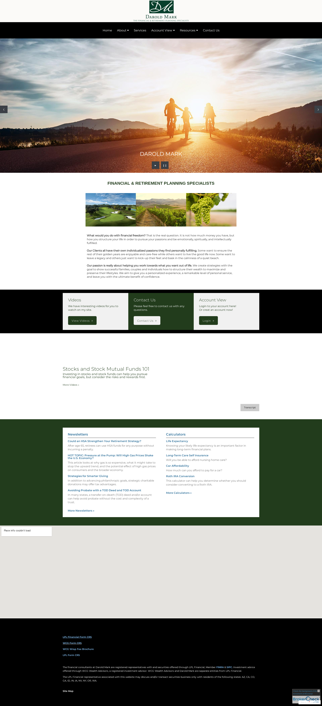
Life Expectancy (177, 441)
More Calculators (179, 492)
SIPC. (230, 667)
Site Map (68, 691)
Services (140, 30)
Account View (161, 30)
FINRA (220, 667)
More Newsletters (81, 510)
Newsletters (78, 434)
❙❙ (165, 165)
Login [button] (207, 320)
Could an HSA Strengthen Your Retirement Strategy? (104, 441)
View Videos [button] (81, 320)
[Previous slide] (4, 109)
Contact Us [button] (145, 320)
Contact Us (211, 30)
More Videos (71, 385)
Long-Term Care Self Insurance (187, 455)
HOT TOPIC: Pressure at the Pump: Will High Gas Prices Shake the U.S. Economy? (110, 457)
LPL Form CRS (71, 655)
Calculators (175, 434)
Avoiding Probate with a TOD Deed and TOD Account (104, 490)
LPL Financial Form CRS (77, 637)
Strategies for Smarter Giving (88, 476)
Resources (187, 30)
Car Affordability (177, 465)
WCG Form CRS (72, 643)
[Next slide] (318, 109)
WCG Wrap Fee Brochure (78, 649)
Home (107, 30)
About (121, 30)
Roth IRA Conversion (180, 476)
